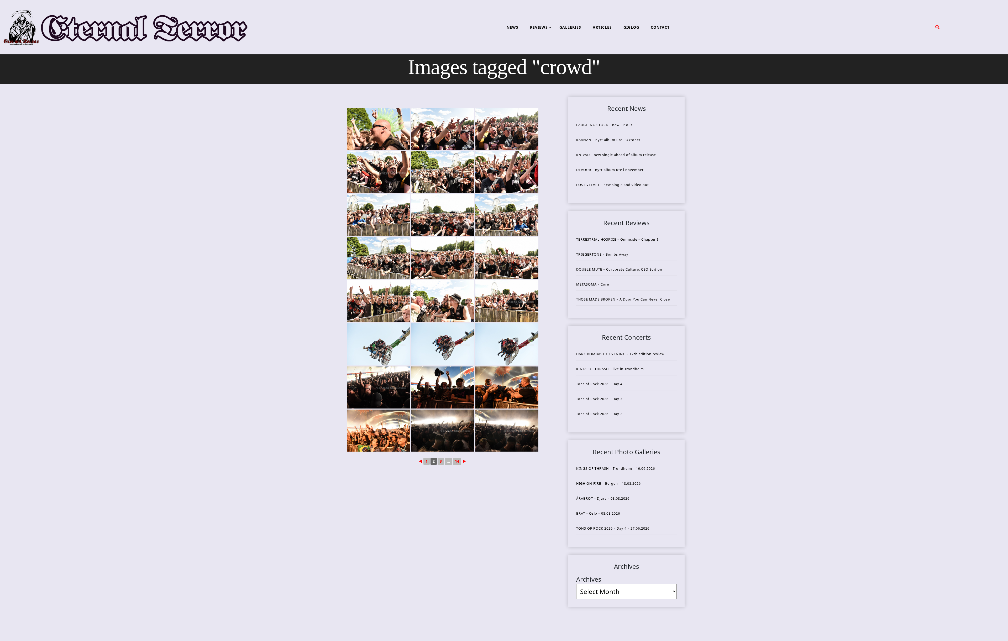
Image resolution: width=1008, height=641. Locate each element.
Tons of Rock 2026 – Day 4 (599, 383)
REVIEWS (539, 27)
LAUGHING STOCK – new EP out (604, 124)
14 (457, 461)
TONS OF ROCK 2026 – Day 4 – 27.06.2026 (612, 528)
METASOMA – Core (592, 284)
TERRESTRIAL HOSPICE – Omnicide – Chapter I (617, 239)
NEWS (512, 27)
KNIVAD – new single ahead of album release (616, 154)
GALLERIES (570, 27)
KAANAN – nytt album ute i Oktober (608, 139)
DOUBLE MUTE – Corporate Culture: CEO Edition (619, 269)
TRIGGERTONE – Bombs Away (602, 254)
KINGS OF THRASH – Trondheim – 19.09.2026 (615, 468)
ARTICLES (602, 27)
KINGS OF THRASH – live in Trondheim (610, 368)
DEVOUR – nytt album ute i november (610, 169)
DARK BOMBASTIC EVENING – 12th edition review (620, 353)
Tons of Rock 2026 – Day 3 (599, 398)
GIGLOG (631, 27)
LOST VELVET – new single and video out (612, 184)
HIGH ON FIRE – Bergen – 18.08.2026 (608, 483)
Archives (588, 579)
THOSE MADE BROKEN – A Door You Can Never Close (623, 299)
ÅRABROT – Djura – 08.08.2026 (602, 498)
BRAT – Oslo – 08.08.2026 (598, 513)
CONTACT (660, 27)
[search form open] (937, 27)
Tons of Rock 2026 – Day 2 (599, 413)
